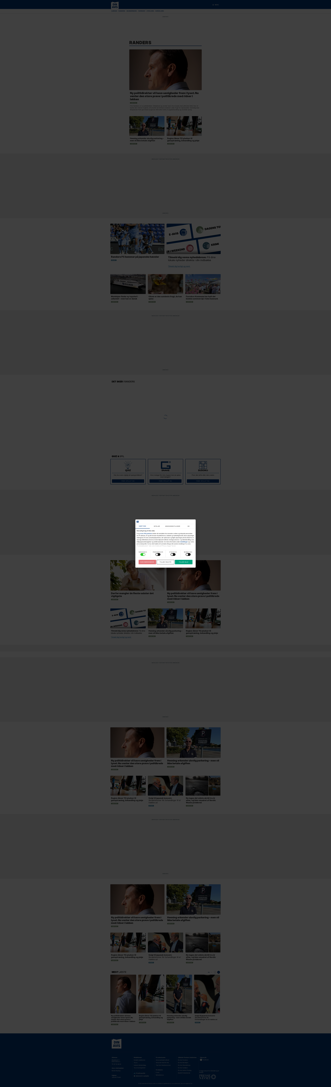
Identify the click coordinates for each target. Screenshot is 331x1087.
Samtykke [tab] (142, 526)
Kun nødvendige (147, 562)
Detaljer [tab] (157, 526)
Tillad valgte (165, 562)
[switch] (158, 554)
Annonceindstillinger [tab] (172, 526)
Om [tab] (188, 526)
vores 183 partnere (146, 533)
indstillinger (184, 542)
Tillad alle (183, 562)
